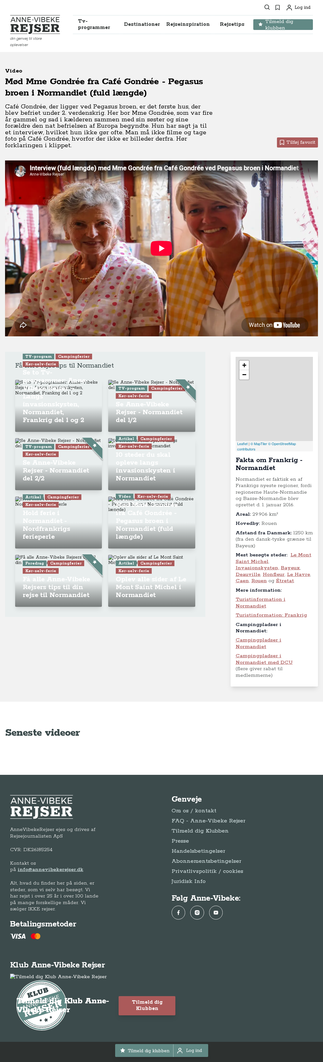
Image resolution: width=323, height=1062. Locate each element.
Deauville (248, 574)
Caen (242, 580)
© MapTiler (258, 443)
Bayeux (290, 568)
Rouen (259, 580)
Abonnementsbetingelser (206, 861)
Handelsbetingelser (198, 851)
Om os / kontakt (194, 810)
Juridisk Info (189, 881)
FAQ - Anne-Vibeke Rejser (208, 820)
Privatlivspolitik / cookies (207, 871)
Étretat (285, 580)
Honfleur (274, 574)
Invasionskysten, (257, 568)
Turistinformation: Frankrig (271, 615)
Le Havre (298, 574)
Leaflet (242, 443)
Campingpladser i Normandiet (258, 643)
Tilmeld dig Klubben (200, 830)
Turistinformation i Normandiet (260, 602)
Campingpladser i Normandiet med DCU (264, 659)
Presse (180, 841)
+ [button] (244, 365)
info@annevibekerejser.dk (50, 869)
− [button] (244, 375)
